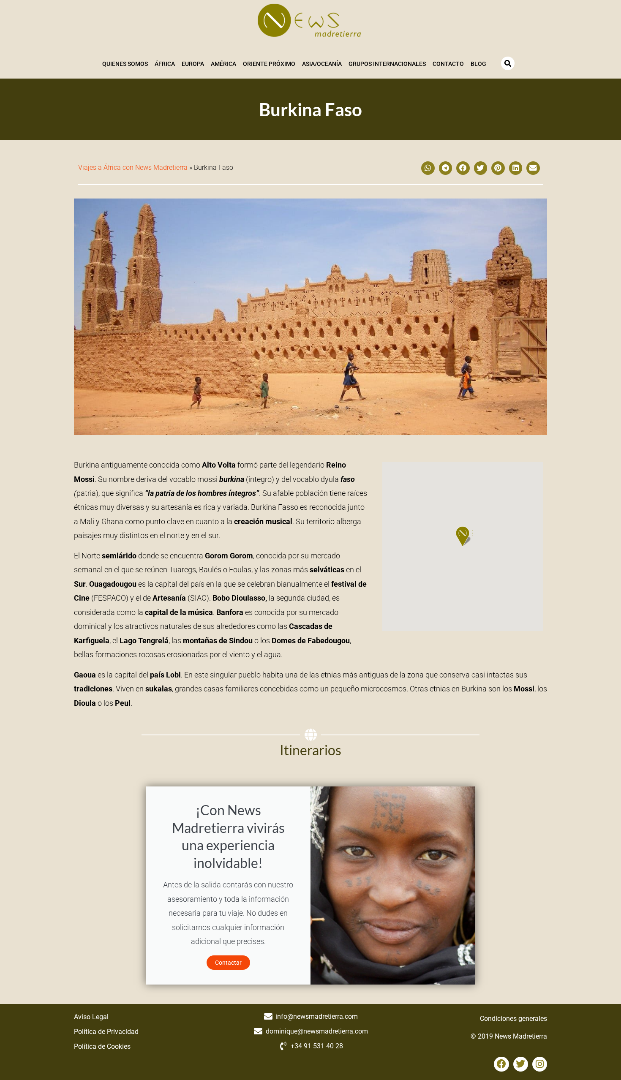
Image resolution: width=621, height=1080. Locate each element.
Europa (193, 63)
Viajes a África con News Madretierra (133, 167)
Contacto (448, 63)
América (223, 63)
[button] (428, 168)
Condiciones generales (513, 1019)
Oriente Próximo (269, 63)
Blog (478, 63)
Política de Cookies (102, 1046)
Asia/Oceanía (322, 63)
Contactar (228, 962)
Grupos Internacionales (387, 63)
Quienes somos (125, 63)
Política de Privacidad (106, 1032)
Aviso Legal (91, 1017)
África (165, 63)
